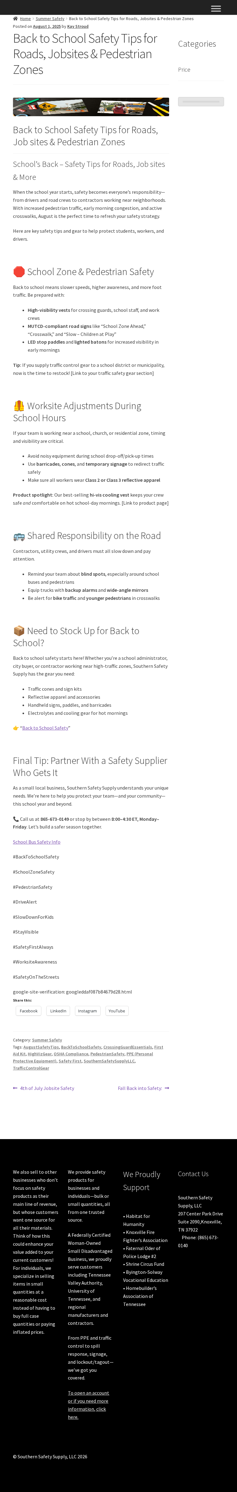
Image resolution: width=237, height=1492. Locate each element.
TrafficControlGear (31, 1068)
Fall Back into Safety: (140, 1088)
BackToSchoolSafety (81, 1047)
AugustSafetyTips (41, 1047)
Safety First (70, 1061)
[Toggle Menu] (216, 8)
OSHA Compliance (71, 1054)
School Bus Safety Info (36, 842)
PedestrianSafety (107, 1054)
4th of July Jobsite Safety (47, 1088)
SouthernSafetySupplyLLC (109, 1061)
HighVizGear (40, 1054)
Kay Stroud (78, 26)
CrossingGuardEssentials (127, 1047)
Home (25, 18)
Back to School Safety (45, 728)
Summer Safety (50, 18)
